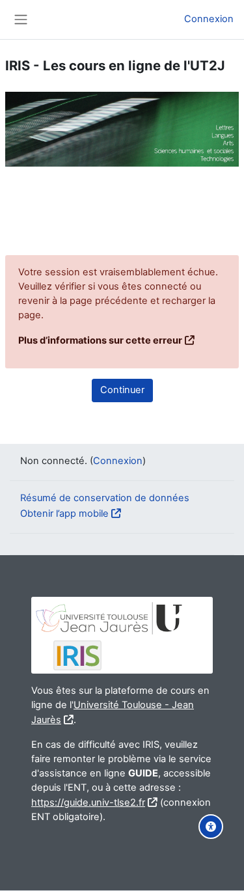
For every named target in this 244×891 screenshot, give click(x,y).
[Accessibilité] (210, 826)
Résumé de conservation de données (104, 498)
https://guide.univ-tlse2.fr (88, 802)
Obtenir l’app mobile (64, 513)
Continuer (122, 390)
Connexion (209, 19)
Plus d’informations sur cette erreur (100, 340)
